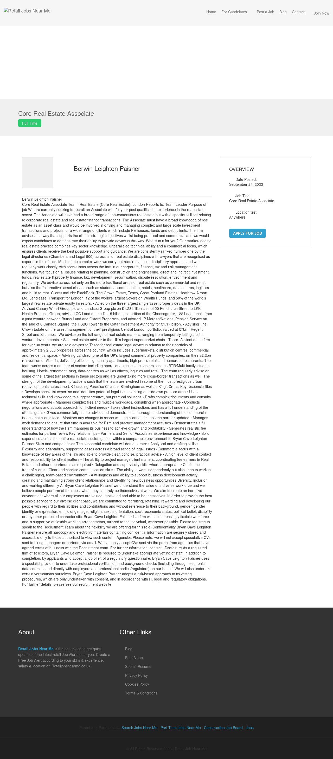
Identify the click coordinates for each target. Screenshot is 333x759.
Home (211, 11)
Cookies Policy (137, 684)
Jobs (250, 727)
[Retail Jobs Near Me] (27, 13)
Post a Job (265, 11)
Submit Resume (138, 666)
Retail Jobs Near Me (36, 648)
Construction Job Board (223, 727)
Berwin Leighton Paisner (107, 168)
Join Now (321, 13)
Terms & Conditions (141, 693)
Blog (283, 11)
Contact (298, 11)
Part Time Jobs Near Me (181, 727)
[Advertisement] (166, 62)
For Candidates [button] (234, 11)
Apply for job (247, 233)
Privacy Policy (136, 675)
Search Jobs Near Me (139, 727)
